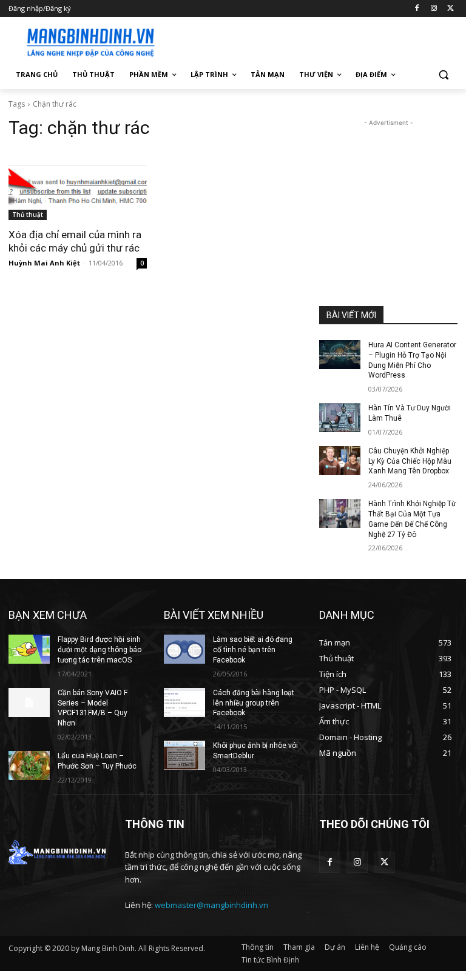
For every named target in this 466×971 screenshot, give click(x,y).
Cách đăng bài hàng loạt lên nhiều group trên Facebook (253, 703)
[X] (451, 9)
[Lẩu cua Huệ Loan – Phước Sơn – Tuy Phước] (29, 765)
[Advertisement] (316, 40)
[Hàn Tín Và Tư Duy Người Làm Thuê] (339, 417)
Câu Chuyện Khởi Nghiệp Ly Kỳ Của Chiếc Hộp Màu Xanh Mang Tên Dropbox (409, 461)
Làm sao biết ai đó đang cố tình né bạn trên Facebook (252, 649)
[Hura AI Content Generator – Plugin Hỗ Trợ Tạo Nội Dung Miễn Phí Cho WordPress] (339, 354)
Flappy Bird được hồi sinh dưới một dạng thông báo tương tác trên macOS (99, 649)
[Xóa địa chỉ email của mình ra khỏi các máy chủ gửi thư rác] (77, 185)
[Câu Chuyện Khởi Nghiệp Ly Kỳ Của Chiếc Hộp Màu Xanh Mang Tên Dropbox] (339, 460)
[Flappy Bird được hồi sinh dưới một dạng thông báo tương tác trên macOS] (29, 649)
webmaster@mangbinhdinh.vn (211, 904)
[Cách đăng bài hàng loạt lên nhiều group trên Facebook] (184, 702)
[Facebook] (417, 9)
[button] (443, 75)
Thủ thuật (27, 214)
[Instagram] (434, 9)
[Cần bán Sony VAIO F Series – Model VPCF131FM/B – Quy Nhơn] (29, 702)
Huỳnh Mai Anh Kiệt (44, 262)
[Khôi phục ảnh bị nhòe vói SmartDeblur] (184, 755)
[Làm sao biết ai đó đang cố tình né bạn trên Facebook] (184, 649)
